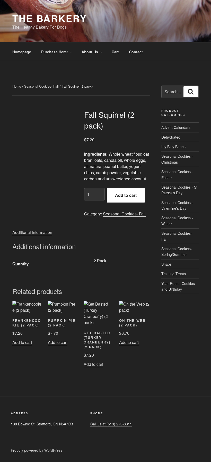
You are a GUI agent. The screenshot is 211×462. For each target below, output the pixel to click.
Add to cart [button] (22, 342)
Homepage (21, 51)
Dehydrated (170, 137)
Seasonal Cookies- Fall (41, 86)
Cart (115, 51)
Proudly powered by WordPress (36, 450)
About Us (90, 51)
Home (16, 86)
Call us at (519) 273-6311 (111, 423)
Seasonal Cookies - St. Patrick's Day (179, 189)
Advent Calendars (175, 127)
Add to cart (126, 195)
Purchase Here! (54, 51)
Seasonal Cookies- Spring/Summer (176, 251)
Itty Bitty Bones (173, 146)
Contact (136, 51)
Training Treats (173, 273)
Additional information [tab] (32, 232)
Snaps (166, 264)
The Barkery (49, 18)
